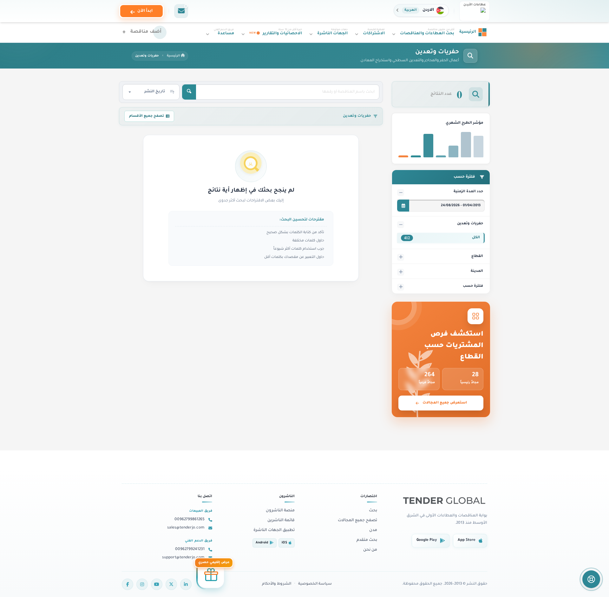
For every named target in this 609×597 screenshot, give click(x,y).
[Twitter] (171, 584)
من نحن (370, 550)
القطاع (477, 256)
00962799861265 (189, 519)
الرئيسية (174, 56)
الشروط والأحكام (276, 584)
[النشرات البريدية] (181, 11)
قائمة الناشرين (281, 520)
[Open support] (591, 579)
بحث (373, 510)
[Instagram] (142, 584)
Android (262, 543)
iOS (284, 543)
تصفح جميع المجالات (357, 520)
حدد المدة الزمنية (468, 192)
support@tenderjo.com (183, 557)
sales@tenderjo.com (186, 528)
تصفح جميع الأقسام (146, 116)
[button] (421, 10)
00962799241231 (190, 549)
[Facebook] (127, 584)
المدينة (477, 271)
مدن (373, 530)
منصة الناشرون (280, 510)
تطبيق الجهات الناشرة (274, 530)
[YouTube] (156, 584)
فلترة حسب (473, 286)
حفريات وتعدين (470, 224)
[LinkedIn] (186, 584)
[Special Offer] (211, 576)
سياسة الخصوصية (315, 584)
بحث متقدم (367, 540)
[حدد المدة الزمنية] (403, 206)
